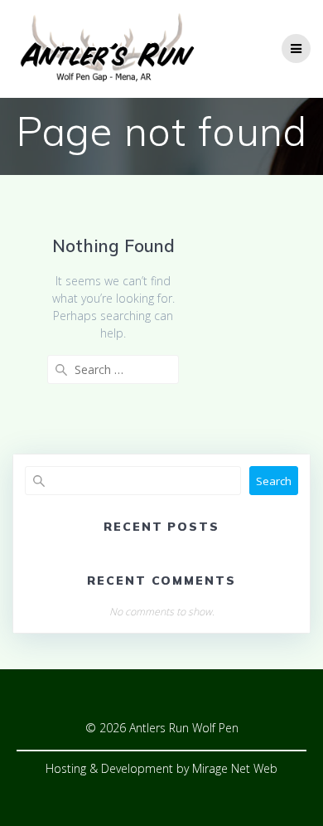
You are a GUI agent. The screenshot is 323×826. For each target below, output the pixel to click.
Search (274, 481)
